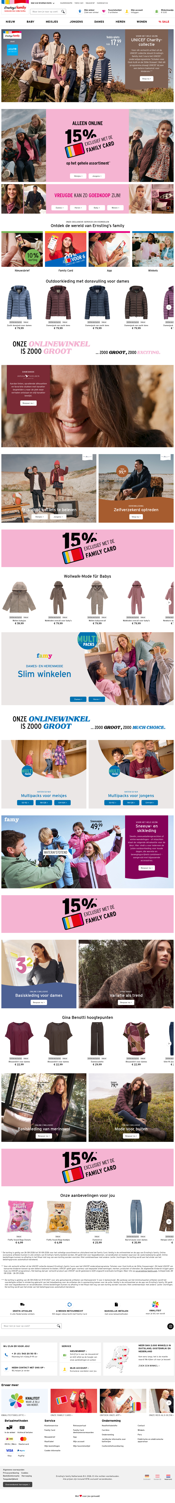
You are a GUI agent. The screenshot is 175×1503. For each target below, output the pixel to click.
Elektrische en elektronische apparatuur (150, 1440)
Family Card (79, 3)
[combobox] (45, 11)
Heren (120, 21)
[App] (109, 251)
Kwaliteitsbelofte (66, 3)
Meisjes (52, 21)
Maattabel (49, 1441)
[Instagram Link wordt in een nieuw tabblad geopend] (170, 1326)
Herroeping (27, 1476)
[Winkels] (153, 251)
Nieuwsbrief (90, 3)
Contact (141, 1425)
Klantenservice (102, 3)
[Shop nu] (87, 65)
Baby (30, 21)
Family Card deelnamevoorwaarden (83, 1431)
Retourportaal (79, 1425)
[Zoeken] (63, 11)
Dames (99, 21)
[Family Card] (65, 251)
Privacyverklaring (11, 1473)
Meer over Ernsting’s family (41, 3)
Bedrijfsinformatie (11, 1476)
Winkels (141, 1430)
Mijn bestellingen (52, 1446)
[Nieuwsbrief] (22, 251)
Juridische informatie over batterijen (114, 1440)
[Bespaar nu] (87, 406)
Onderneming (108, 1434)
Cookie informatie (52, 1450)
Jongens (76, 21)
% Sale (164, 21)
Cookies (24, 1473)
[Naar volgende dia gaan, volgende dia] (168, 307)
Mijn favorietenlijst (81, 1446)
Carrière (105, 1430)
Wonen (142, 21)
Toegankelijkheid (10, 1479)
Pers (140, 1434)
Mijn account (78, 1441)
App (75, 1437)
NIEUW (10, 21)
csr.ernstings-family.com (146, 1271)
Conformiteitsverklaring (112, 1446)
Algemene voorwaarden (13, 1470)
